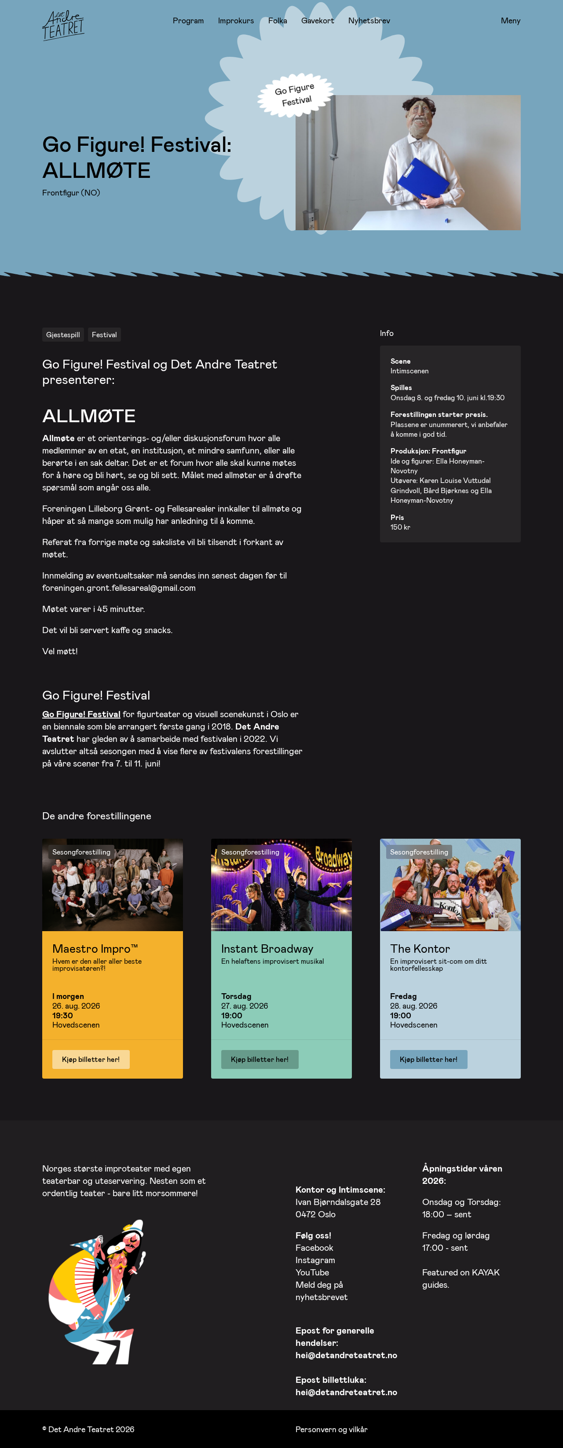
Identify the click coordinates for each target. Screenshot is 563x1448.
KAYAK (486, 1272)
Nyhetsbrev (369, 20)
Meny (511, 20)
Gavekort (317, 20)
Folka (277, 20)
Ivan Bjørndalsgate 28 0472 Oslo (340, 1201)
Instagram (315, 1259)
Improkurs (236, 20)
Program (188, 20)
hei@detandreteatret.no (346, 1354)
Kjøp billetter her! (91, 1059)
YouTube (312, 1272)
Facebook (314, 1247)
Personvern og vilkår (332, 1429)
